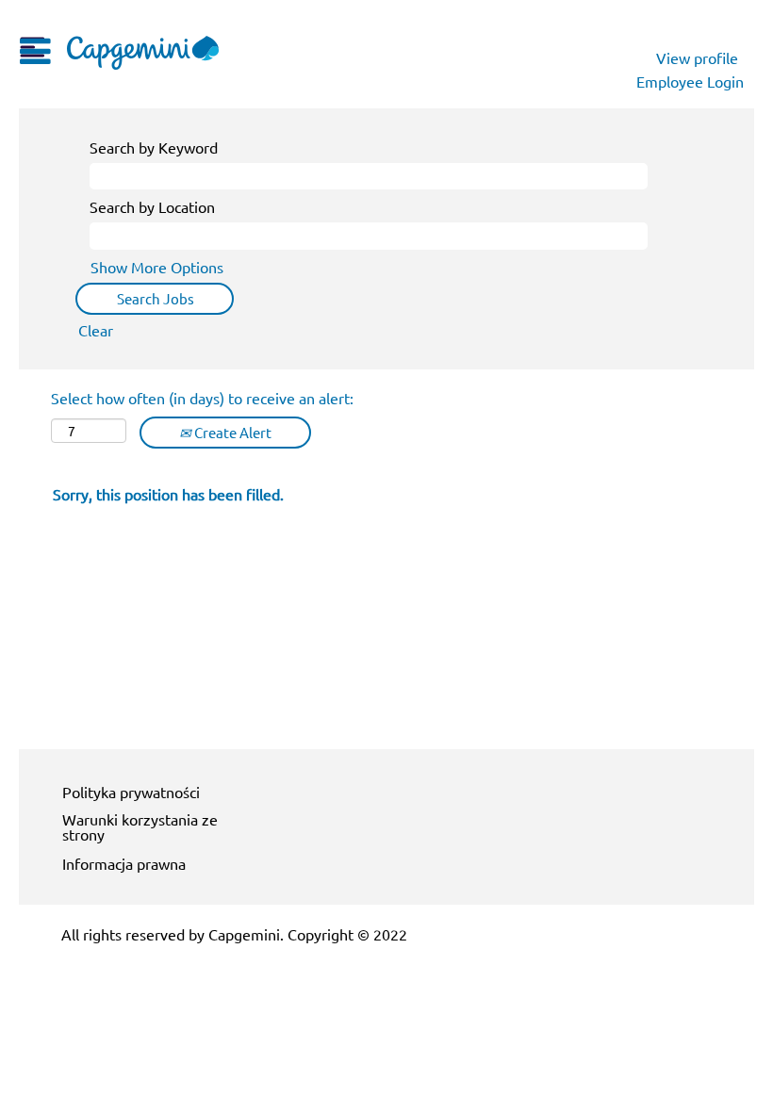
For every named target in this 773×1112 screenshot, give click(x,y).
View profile (697, 57)
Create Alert (231, 432)
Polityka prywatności (131, 791)
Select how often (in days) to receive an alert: (202, 397)
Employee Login (690, 81)
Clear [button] (95, 329)
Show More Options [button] (156, 266)
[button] (31, 46)
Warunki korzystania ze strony (140, 826)
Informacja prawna (124, 863)
